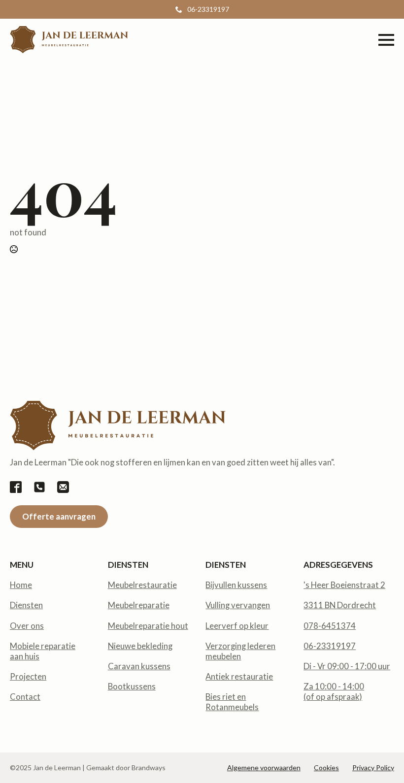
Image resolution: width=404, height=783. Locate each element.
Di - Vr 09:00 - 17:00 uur (346, 666)
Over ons (27, 626)
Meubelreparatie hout (148, 626)
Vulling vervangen (237, 605)
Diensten (26, 605)
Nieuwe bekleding (140, 646)
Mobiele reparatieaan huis (42, 651)
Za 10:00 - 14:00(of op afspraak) (333, 692)
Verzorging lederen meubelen (240, 651)
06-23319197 (329, 646)
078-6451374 (329, 626)
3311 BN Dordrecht (339, 605)
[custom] (16, 487)
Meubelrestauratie (142, 585)
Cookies (326, 767)
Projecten (28, 677)
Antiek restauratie (239, 677)
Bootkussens (132, 686)
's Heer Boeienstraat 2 (344, 585)
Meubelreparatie (138, 605)
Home (21, 585)
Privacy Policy (373, 767)
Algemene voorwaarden (264, 767)
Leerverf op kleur (237, 626)
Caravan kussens (139, 666)
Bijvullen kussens (236, 585)
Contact (25, 697)
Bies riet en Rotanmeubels (232, 702)
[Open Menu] (386, 40)
